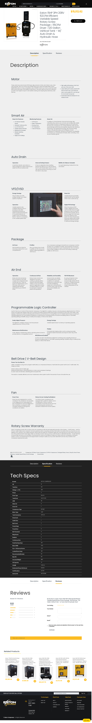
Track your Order (80, 704)
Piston (14, 6)
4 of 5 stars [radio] (62, 605)
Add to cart (79, 20)
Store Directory (56, 704)
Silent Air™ (43, 700)
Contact (55, 702)
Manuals (67, 706)
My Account (79, 700)
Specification (47, 53)
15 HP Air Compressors (52, 452)
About (54, 700)
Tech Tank (67, 708)
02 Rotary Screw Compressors (39, 452)
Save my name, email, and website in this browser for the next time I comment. (66, 625)
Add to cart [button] (18, 680)
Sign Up (83, 693)
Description (34, 53)
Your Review (50, 609)
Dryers (31, 6)
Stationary (12, 454)
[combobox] (38, 4)
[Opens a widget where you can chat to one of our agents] (87, 720)
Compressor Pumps (41, 6)
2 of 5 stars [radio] (59, 605)
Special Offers (75, 6)
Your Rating (50, 605)
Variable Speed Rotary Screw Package (24, 454)
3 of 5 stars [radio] (60, 605)
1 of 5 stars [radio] (58, 605)
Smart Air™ (43, 702)
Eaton (42, 454)
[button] (34, 9)
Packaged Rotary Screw (63, 452)
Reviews (59, 53)
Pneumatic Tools (53, 6)
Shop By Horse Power (75, 452)
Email (49, 620)
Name (49, 616)
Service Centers (68, 700)
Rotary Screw (22, 6)
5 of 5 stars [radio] (63, 605)
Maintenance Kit (66, 6)
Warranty (67, 710)
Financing (79, 702)
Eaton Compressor (9, 717)
